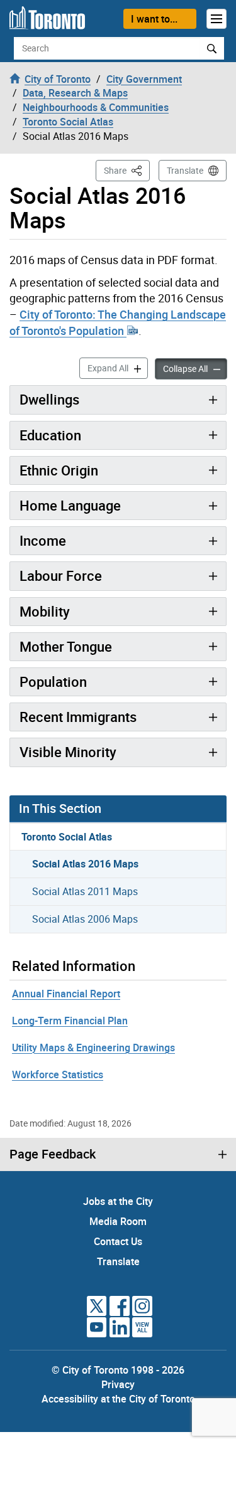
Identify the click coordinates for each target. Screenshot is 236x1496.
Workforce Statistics (57, 1074)
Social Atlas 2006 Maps (85, 919)
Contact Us (118, 1241)
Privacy (118, 1384)
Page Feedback (52, 1154)
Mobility (45, 611)
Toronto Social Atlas (66, 837)
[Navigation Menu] (216, 19)
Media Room (118, 1221)
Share (127, 170)
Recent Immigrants (78, 717)
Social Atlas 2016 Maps (85, 864)
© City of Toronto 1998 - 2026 (118, 1370)
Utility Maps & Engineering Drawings (93, 1047)
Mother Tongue (66, 646)
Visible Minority (68, 752)
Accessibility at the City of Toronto (118, 1399)
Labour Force (61, 575)
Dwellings (49, 399)
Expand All (117, 367)
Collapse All (195, 368)
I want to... (154, 19)
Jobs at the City (118, 1201)
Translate (185, 170)
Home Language (70, 505)
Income (43, 540)
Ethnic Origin (59, 470)
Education (50, 435)
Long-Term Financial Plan (70, 1020)
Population (53, 681)
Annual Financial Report (66, 993)
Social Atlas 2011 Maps (85, 891)
